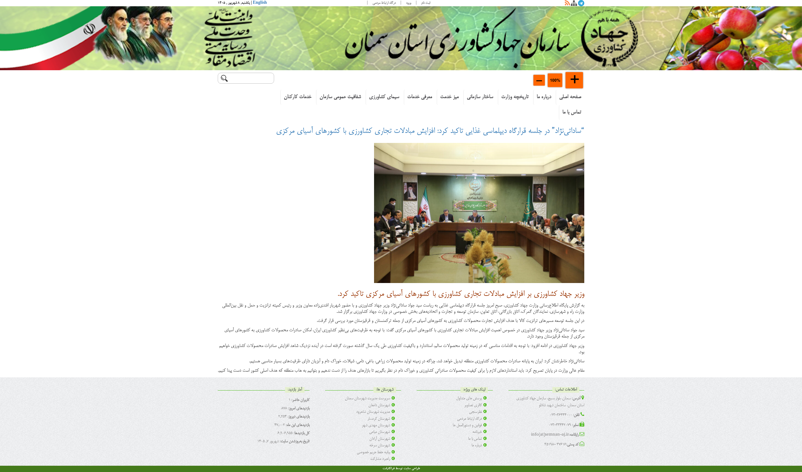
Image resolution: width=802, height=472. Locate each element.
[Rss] (567, 4)
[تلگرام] (581, 4)
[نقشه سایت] (574, 4)
